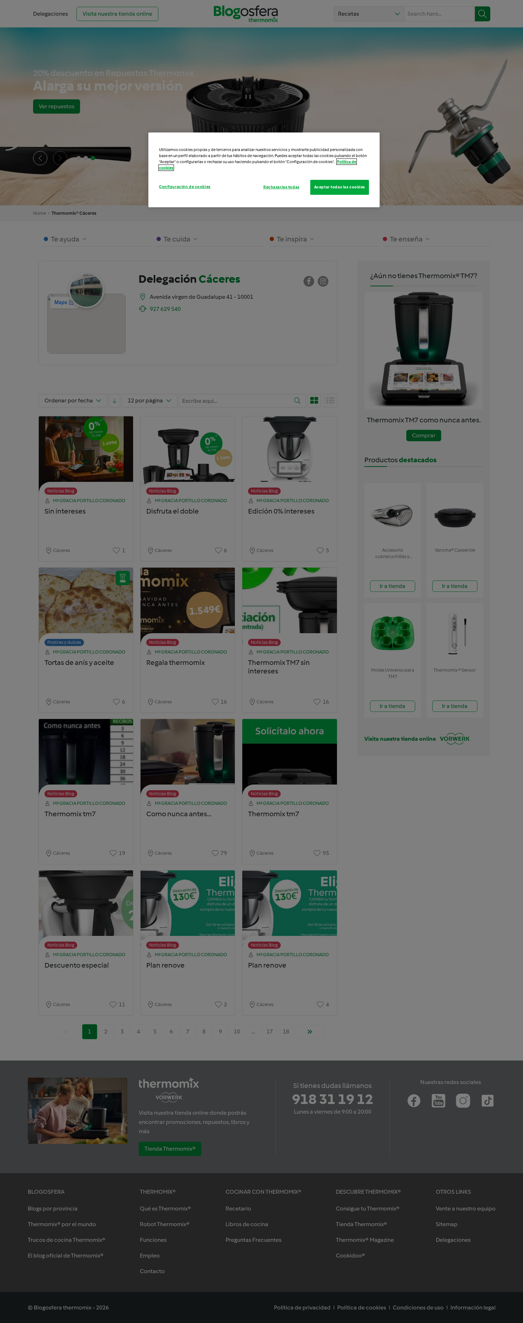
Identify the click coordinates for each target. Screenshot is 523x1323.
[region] (264, 169)
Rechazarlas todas (281, 186)
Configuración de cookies (185, 186)
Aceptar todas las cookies (339, 186)
